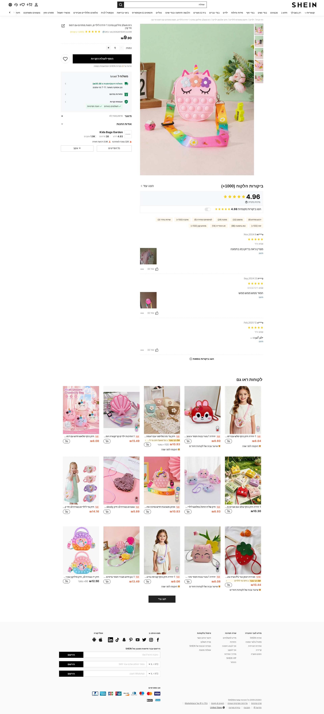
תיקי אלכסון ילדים (219, 20)
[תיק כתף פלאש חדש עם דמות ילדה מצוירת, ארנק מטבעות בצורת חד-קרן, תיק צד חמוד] (81, 410)
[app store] (100, 641)
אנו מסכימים (154, 688)
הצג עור (162, 599)
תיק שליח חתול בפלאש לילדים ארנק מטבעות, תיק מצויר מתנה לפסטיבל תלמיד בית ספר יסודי (202, 506)
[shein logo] (304, 4)
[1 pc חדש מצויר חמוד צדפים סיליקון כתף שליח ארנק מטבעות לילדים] (121, 550)
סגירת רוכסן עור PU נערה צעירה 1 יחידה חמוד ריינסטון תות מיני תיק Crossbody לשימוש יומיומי (242, 576)
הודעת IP (258, 707)
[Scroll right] (10, 12)
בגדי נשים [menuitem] (262, 12)
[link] (30, 5)
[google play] (94, 641)
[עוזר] (157, 269)
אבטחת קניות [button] (116, 101)
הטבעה (247, 707)
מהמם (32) (237, 219)
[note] (251, 446)
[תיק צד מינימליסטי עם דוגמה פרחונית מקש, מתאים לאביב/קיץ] (162, 410)
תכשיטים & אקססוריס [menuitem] (142, 12)
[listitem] (243, 418)
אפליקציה (98, 633)
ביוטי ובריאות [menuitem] (123, 12)
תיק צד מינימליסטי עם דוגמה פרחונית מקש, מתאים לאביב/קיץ (161, 436)
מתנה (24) (222, 219)
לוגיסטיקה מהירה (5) (203, 219)
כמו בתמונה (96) (238, 226)
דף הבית (259, 20)
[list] (133, 639)
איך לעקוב (232, 650)
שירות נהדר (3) (164, 219)
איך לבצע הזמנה (229, 646)
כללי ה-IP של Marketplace (196, 703)
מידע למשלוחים (229, 638)
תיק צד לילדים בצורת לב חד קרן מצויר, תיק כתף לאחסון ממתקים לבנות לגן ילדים (80, 506)
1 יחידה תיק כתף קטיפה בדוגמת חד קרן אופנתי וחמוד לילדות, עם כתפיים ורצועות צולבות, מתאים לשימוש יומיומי (161, 576)
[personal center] (36, 5)
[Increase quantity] (108, 48)
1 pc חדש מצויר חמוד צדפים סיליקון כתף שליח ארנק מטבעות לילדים (121, 576)
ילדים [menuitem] (225, 12)
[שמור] (65, 58)
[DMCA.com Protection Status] (150, 700)
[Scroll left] (14, 12)
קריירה (259, 650)
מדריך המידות (230, 654)
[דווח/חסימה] (142, 269)
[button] (16, 5)
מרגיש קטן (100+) (198, 226)
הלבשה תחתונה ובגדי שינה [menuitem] (177, 12)
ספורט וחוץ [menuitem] (49, 12)
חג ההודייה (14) (219, 226)
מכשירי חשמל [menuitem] (63, 12)
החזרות (233, 642)
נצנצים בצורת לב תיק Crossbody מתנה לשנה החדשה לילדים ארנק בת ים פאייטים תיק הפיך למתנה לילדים (121, 506)
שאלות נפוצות (205, 650)
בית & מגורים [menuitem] (199, 12)
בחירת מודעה (234, 707)
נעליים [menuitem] (159, 12)
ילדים (251, 20)
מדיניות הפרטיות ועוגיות (238, 703)
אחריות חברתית (255, 646)
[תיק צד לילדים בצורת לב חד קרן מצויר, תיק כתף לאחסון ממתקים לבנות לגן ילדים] (81, 481)
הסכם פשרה (256, 654)
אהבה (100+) (182, 219)
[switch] (208, 209)
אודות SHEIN (256, 638)
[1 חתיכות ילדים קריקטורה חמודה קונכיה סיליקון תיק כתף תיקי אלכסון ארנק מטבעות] (121, 410)
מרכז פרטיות (256, 703)
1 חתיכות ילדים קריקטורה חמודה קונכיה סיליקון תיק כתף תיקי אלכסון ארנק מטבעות (121, 436)
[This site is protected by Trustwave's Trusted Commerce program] (157, 700)
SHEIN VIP (231, 658)
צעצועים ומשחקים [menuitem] (31, 12)
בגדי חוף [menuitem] (250, 12)
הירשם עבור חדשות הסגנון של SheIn (143, 649)
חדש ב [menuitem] (284, 12)
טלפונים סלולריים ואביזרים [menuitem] (85, 12)
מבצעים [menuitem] (274, 12)
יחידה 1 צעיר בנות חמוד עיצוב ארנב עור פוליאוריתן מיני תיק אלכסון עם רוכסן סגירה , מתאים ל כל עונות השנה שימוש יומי (202, 436)
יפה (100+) (256, 226)
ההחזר (233, 662)
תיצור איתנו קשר (204, 638)
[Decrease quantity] (121, 48)
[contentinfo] (109, 694)
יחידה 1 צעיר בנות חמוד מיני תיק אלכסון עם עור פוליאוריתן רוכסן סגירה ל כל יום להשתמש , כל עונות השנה (202, 576)
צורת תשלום (206, 642)
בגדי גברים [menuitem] (214, 12)
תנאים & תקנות (217, 703)
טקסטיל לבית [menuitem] (107, 12)
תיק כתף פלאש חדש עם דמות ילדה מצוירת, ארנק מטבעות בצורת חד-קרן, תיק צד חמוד (80, 436)
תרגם (261, 253)
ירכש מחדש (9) (254, 219)
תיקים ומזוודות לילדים (238, 20)
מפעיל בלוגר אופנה (254, 642)
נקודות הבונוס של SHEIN (200, 646)
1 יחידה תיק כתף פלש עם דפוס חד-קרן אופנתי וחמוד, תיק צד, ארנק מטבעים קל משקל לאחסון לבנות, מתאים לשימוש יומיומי (242, 436)
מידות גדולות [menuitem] (237, 12)
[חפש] (120, 5)
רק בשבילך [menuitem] (296, 12)
